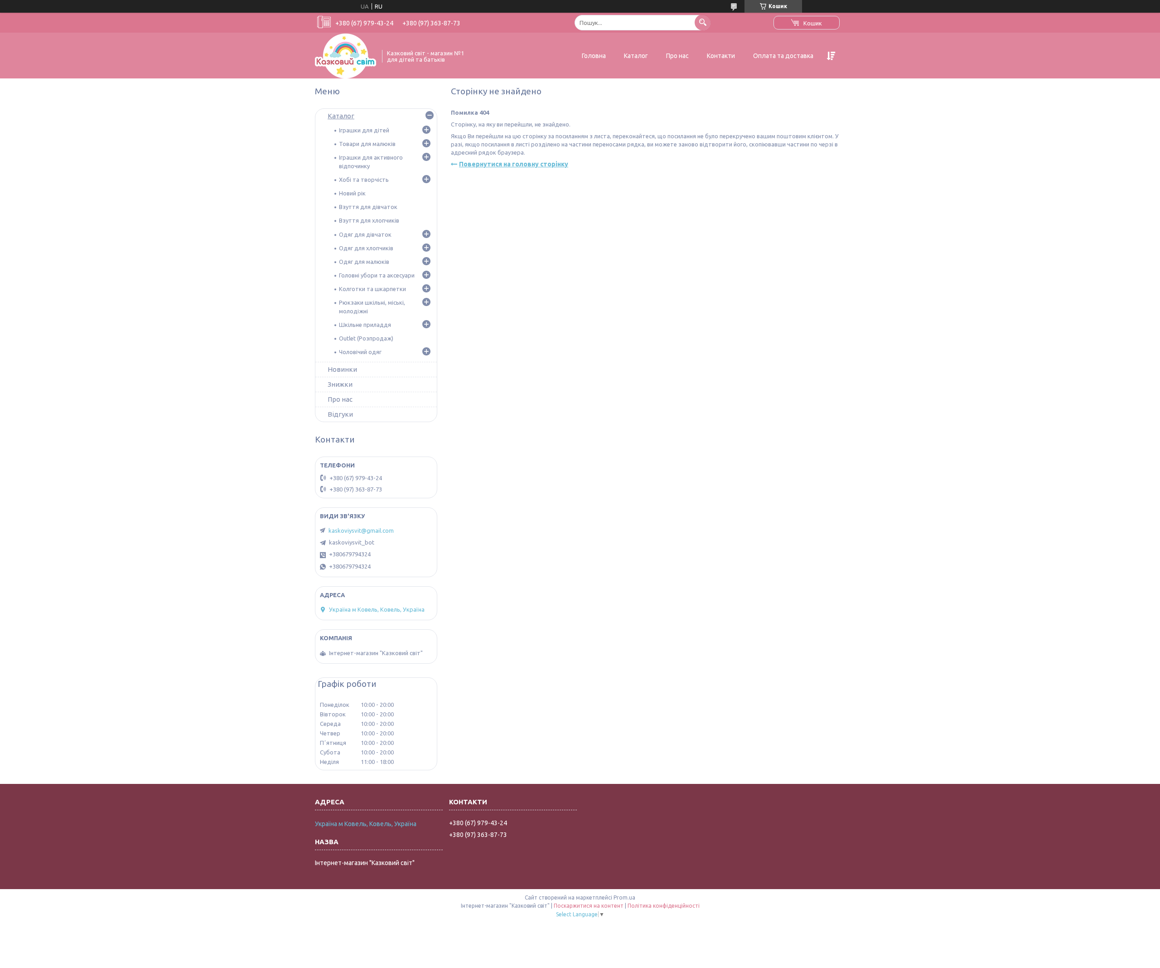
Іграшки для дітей (364, 130)
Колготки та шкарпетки (372, 289)
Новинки (342, 369)
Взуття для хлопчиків (369, 220)
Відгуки (340, 414)
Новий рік (352, 193)
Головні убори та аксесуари (377, 275)
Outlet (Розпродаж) (366, 338)
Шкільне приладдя (365, 324)
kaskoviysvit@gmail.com (361, 530)
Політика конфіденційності (664, 906)
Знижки (340, 384)
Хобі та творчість (364, 179)
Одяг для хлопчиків (366, 248)
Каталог (636, 55)
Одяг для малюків (364, 261)
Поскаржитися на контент (589, 906)
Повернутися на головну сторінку (513, 164)
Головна (594, 55)
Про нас (677, 55)
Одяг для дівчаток (365, 234)
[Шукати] (702, 22)
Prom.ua (624, 897)
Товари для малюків (367, 144)
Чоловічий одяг (360, 352)
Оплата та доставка (783, 55)
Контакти (721, 55)
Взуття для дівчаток (368, 207)
